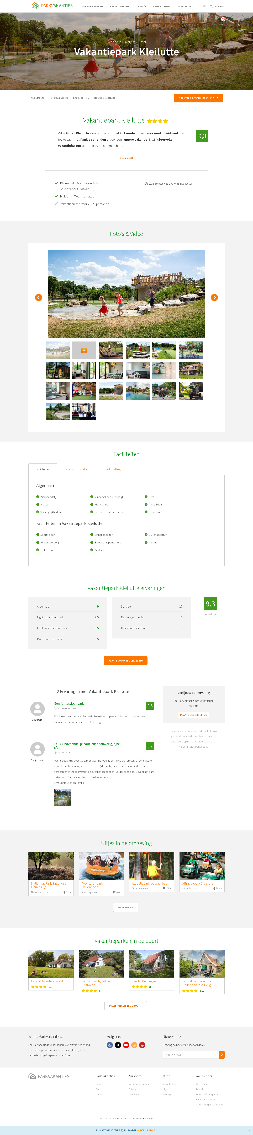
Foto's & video (58, 98)
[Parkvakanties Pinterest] (142, 1044)
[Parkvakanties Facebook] (110, 1044)
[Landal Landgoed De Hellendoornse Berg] (202, 964)
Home (99, 1084)
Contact (99, 1094)
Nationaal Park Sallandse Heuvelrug (48, 885)
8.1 (51, 987)
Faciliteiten (81, 98)
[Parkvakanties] (59, 1076)
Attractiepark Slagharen (198, 883)
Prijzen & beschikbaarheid (197, 98)
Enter (142, 42)
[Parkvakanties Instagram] (134, 1044)
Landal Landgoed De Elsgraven (96, 983)
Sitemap (167, 1094)
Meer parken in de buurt (125, 1005)
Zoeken (219, 6)
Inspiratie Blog (170, 1084)
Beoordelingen (104, 98)
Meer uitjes (125, 907)
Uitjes (165, 1089)
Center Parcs (202, 1084)
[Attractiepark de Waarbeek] (151, 866)
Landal (199, 1089)
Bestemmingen (119, 6)
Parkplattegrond (115, 469)
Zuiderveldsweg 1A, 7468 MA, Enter (170, 183)
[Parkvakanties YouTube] (126, 1044)
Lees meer (126, 157)
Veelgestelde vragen (139, 1084)
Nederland (114, 42)
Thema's (141, 6)
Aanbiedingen (162, 6)
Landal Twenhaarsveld (47, 981)
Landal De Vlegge (144, 981)
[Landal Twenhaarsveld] (51, 964)
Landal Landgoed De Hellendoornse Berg (196, 983)
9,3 (202, 136)
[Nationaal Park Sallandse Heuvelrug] (51, 866)
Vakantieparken (92, 6)
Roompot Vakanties (205, 1099)
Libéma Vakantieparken (207, 1094)
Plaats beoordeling (193, 715)
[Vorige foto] (38, 299)
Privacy (132, 1089)
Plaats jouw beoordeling (125, 660)
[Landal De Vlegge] (151, 964)
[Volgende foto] (214, 299)
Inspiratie (184, 6)
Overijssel (130, 42)
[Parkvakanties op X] (118, 1044)
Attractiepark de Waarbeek (150, 883)
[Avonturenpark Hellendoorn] (101, 866)
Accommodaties (77, 469)
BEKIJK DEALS (147, 1130)
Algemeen (37, 98)
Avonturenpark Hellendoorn (92, 885)
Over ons (100, 1089)
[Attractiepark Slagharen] (202, 866)
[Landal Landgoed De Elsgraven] (101, 964)
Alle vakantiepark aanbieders (210, 1104)
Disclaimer (134, 1094)
